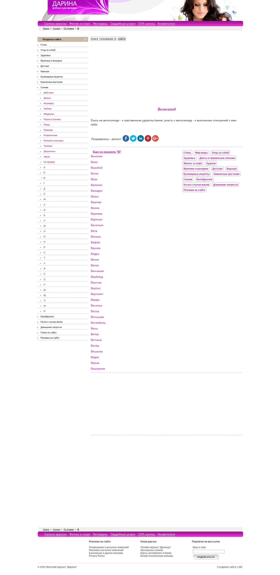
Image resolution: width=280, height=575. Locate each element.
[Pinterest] (148, 140)
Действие (48, 92)
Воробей (96, 167)
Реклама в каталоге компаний (106, 550)
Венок (95, 265)
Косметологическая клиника (156, 556)
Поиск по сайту (49, 332)
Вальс (95, 196)
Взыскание (98, 368)
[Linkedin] (140, 140)
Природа (48, 130)
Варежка (96, 213)
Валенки (96, 185)
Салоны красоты (55, 23)
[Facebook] (126, 140)
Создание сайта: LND (229, 567)
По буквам (69, 28)
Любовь (48, 108)
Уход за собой (48, 50)
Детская (45, 66)
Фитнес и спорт (79, 23)
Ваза (94, 179)
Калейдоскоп (47, 316)
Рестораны (100, 23)
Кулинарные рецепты (52, 76)
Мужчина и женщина (51, 60)
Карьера (45, 71)
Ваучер (95, 248)
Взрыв (95, 362)
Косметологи (166, 23)
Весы (94, 328)
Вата (94, 230)
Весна (95, 311)
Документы (49, 151)
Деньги (47, 98)
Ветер (95, 334)
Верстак (96, 282)
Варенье (96, 219)
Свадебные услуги (122, 23)
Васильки (97, 225)
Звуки (47, 156)
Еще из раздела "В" (107, 151)
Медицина (49, 114)
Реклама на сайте (50, 338)
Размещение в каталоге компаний (109, 547)
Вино (94, 162)
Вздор (95, 357)
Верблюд (97, 276)
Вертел (95, 288)
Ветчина (96, 340)
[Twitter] (133, 140)
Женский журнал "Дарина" (61, 567)
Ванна (95, 208)
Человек (48, 146)
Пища (47, 124)
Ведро (95, 253)
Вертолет (97, 294)
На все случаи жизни (52, 322)
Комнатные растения (52, 82)
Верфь (95, 299)
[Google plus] (155, 140)
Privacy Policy (97, 556)
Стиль (44, 44)
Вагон (95, 173)
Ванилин (96, 156)
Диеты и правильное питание (217, 158)
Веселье (96, 305)
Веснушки (97, 317)
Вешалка (97, 351)
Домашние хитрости (51, 327)
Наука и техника (52, 119)
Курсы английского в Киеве (156, 553)
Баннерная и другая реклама (106, 553)
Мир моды (201, 152)
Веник (95, 259)
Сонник (56, 28)
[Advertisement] (166, 72)
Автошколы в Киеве (151, 550)
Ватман (96, 236)
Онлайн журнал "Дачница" (155, 547)
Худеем (211, 163)
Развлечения (50, 135)
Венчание (97, 271)
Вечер (95, 345)
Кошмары (49, 103)
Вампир (96, 202)
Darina (46, 28)
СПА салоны (146, 23)
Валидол (96, 190)
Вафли (95, 242)
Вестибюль (98, 322)
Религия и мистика (53, 140)
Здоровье (46, 55)
